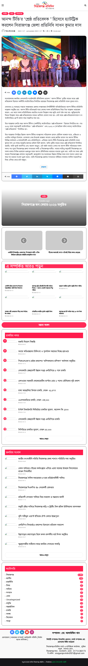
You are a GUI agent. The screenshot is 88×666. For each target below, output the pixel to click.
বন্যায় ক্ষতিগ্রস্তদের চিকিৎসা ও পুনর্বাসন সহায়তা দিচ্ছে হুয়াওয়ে (43, 351)
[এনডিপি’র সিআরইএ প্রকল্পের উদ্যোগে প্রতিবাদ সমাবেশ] (11, 527)
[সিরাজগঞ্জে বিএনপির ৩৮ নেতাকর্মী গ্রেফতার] (11, 490)
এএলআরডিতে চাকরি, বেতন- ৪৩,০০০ (33, 400)
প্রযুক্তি (8, 603)
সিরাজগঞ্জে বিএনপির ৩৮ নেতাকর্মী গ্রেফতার (36, 487)
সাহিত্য (9, 589)
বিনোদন (9, 617)
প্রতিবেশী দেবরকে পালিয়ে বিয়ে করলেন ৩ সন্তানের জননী (41, 497)
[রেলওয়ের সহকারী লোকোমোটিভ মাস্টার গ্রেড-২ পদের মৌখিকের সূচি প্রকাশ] (11, 383)
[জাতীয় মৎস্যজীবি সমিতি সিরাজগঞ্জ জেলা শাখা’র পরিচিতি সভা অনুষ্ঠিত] (11, 461)
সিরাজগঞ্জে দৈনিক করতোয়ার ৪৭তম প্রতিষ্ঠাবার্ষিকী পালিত (41, 478)
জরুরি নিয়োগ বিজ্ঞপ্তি (26, 341)
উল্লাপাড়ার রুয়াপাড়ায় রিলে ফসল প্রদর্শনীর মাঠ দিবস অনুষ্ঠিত (43, 534)
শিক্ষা (8, 585)
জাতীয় (5, 13)
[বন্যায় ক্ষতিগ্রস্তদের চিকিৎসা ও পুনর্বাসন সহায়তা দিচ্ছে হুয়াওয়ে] (11, 354)
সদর (12, 13)
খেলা (8, 596)
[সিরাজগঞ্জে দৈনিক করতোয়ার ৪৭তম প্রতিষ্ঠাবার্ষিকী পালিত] (11, 480)
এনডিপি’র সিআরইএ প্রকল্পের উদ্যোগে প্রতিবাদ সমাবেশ (41, 525)
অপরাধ (9, 592)
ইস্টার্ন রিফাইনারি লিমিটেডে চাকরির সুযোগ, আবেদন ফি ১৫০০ (43, 409)
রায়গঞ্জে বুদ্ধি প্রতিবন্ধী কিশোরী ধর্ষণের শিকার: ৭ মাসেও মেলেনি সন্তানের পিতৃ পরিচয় (42, 288)
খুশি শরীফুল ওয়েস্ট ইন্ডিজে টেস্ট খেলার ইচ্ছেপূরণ (38, 516)
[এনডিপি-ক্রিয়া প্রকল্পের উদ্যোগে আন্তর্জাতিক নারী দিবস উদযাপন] (17, 277)
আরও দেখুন (44, 439)
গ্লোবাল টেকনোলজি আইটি (59, 662)
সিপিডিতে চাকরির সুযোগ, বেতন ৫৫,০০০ (34, 429)
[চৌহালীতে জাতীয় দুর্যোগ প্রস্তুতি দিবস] (44, 303)
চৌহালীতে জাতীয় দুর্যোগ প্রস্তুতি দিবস (42, 311)
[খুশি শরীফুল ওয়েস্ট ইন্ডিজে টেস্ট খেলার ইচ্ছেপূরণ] (11, 518)
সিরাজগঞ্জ (19, 13)
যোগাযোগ (5, 637)
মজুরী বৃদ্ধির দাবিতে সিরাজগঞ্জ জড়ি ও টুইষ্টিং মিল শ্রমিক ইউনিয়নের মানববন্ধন (49, 506)
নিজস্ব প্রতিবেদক (9, 31)
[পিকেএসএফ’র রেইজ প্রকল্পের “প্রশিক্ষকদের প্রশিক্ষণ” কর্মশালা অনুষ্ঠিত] (11, 363)
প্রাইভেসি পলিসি (31, 637)
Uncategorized (13, 599)
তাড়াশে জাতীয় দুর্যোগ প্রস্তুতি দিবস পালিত (70, 286)
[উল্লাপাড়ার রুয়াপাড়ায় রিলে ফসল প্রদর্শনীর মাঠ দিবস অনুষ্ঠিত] (11, 537)
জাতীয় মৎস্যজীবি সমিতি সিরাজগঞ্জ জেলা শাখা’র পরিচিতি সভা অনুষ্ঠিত (46, 458)
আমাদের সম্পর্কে (17, 637)
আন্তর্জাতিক (10, 607)
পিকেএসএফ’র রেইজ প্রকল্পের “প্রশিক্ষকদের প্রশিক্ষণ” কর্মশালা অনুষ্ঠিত (46, 361)
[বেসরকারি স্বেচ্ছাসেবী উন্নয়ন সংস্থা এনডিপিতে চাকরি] (11, 422)
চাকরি (8, 610)
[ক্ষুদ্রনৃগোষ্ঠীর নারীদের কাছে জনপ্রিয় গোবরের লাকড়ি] (11, 547)
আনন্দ (44, 167)
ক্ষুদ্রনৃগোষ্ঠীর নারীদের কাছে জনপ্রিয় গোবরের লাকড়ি (39, 544)
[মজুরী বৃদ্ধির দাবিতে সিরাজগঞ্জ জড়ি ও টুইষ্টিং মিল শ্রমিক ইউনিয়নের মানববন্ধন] (11, 509)
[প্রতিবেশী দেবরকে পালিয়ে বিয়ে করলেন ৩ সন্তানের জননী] (11, 500)
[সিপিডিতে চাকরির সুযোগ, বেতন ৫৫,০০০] (11, 431)
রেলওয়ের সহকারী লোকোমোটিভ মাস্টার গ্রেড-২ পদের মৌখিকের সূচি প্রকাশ (49, 381)
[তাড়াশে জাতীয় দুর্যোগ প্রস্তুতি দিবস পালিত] (71, 277)
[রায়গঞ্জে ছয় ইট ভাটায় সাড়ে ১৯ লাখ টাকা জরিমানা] (71, 303)
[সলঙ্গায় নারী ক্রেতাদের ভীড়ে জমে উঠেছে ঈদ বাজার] (17, 303)
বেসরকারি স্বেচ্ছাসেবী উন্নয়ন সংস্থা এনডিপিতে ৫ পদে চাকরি (42, 370)
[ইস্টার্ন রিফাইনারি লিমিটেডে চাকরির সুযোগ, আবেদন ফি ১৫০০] (11, 412)
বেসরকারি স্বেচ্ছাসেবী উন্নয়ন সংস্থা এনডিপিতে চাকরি (39, 419)
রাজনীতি (9, 582)
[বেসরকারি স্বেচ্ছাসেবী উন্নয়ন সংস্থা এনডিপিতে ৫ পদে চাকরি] (11, 373)
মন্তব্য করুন (44, 325)
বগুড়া (8, 621)
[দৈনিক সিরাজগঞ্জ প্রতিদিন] (44, 5)
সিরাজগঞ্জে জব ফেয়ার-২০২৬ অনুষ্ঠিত (44, 205)
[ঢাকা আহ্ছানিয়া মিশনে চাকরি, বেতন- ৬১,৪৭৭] (11, 393)
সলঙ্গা (8, 614)
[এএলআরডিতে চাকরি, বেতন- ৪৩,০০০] (11, 403)
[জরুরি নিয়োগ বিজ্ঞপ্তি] (11, 344)
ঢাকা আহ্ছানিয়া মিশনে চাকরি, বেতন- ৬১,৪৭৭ (37, 390)
